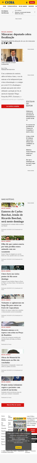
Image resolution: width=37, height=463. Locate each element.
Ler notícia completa (12, 106)
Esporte (3, 431)
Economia (4, 436)
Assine (32, 2)
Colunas (3, 433)
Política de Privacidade (18, 439)
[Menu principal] (3, 2)
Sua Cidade (10, 416)
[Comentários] (11, 43)
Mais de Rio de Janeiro (14, 405)
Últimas (5, 12)
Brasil (2, 439)
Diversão (31, 6)
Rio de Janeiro (23, 6)
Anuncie (33, 451)
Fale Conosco (27, 451)
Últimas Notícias (12, 6)
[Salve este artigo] (9, 43)
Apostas (10, 420)
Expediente (21, 451)
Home (4, 6)
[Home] (9, 3)
